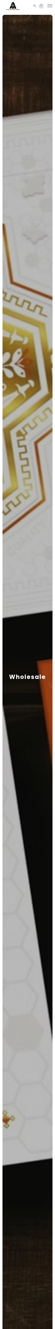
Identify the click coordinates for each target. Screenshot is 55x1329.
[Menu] (49, 6)
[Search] (35, 6)
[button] (41, 6)
